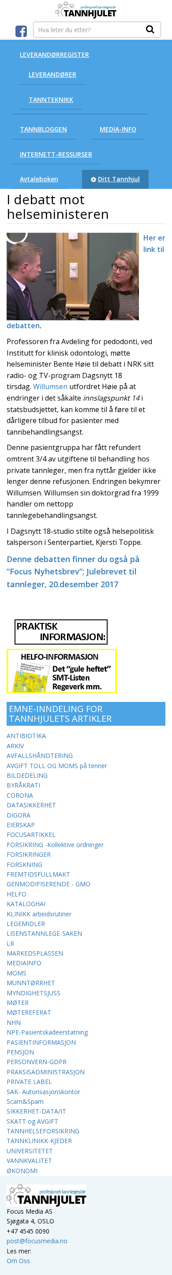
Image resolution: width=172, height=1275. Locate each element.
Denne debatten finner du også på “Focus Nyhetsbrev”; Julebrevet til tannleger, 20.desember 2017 (73, 572)
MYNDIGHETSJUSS (33, 993)
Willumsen (51, 386)
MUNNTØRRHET (31, 983)
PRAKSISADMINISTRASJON (46, 1072)
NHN (14, 1022)
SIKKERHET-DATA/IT (36, 1111)
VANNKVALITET (29, 1160)
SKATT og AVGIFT (32, 1121)
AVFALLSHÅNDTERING (40, 755)
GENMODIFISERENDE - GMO (48, 884)
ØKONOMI (22, 1170)
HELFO (16, 894)
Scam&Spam (25, 1101)
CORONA (20, 795)
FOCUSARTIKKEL (31, 834)
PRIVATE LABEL (29, 1081)
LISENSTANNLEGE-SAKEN (44, 933)
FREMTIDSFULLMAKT (38, 874)
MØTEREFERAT (29, 1012)
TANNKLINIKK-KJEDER (39, 1140)
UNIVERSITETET (30, 1151)
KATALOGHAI (26, 904)
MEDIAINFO (24, 963)
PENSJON (20, 1052)
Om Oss (18, 1260)
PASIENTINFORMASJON (41, 1042)
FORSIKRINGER (29, 854)
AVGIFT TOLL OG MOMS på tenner (57, 765)
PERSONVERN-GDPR (37, 1062)
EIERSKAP (21, 825)
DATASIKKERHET (31, 805)
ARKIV (15, 746)
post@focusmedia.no (37, 1241)
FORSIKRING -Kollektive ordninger (55, 844)
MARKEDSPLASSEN (35, 953)
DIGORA (18, 815)
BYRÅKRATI (23, 785)
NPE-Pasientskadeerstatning (47, 1032)
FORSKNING (24, 864)
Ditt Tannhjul (119, 179)
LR (10, 943)
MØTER (18, 1002)
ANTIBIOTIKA (26, 735)
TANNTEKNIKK (51, 99)
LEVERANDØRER (52, 74)
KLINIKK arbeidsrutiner (39, 914)
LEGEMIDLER (26, 923)
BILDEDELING (27, 775)
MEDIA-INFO (118, 129)
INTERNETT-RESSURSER (56, 154)
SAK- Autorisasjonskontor (43, 1092)
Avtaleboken (39, 179)
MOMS (16, 973)
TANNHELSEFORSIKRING (43, 1131)
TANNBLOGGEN (43, 129)
